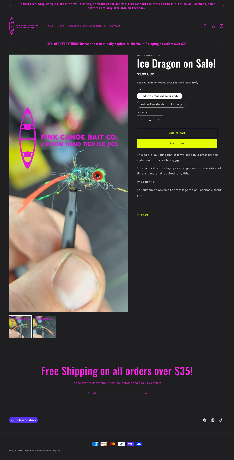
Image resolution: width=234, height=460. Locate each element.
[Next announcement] (224, 5)
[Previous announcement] (10, 5)
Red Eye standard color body (160, 96)
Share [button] (144, 214)
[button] (205, 26)
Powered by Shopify (49, 451)
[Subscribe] (146, 393)
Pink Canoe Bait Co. (28, 451)
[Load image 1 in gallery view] (20, 327)
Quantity (142, 112)
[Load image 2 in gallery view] (44, 327)
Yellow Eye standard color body (161, 104)
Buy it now (177, 143)
